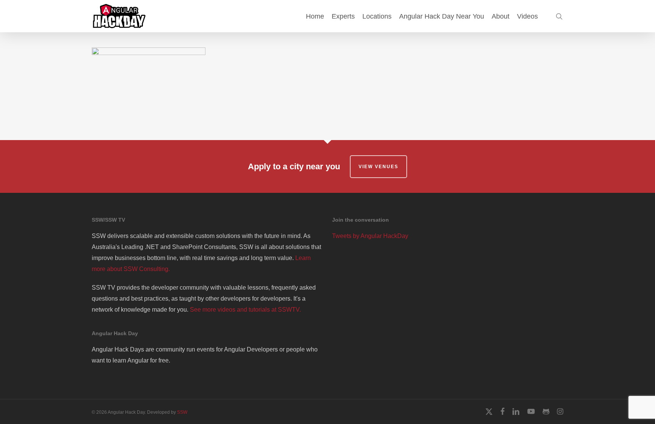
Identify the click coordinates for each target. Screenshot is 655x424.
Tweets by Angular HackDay (370, 236)
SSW (182, 412)
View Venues (378, 166)
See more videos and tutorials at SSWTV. (245, 309)
